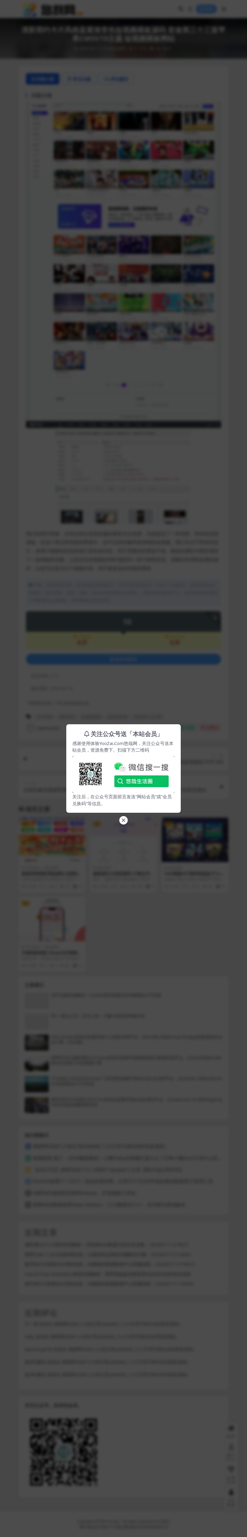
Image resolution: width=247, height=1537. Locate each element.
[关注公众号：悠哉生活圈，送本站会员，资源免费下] (123, 773)
